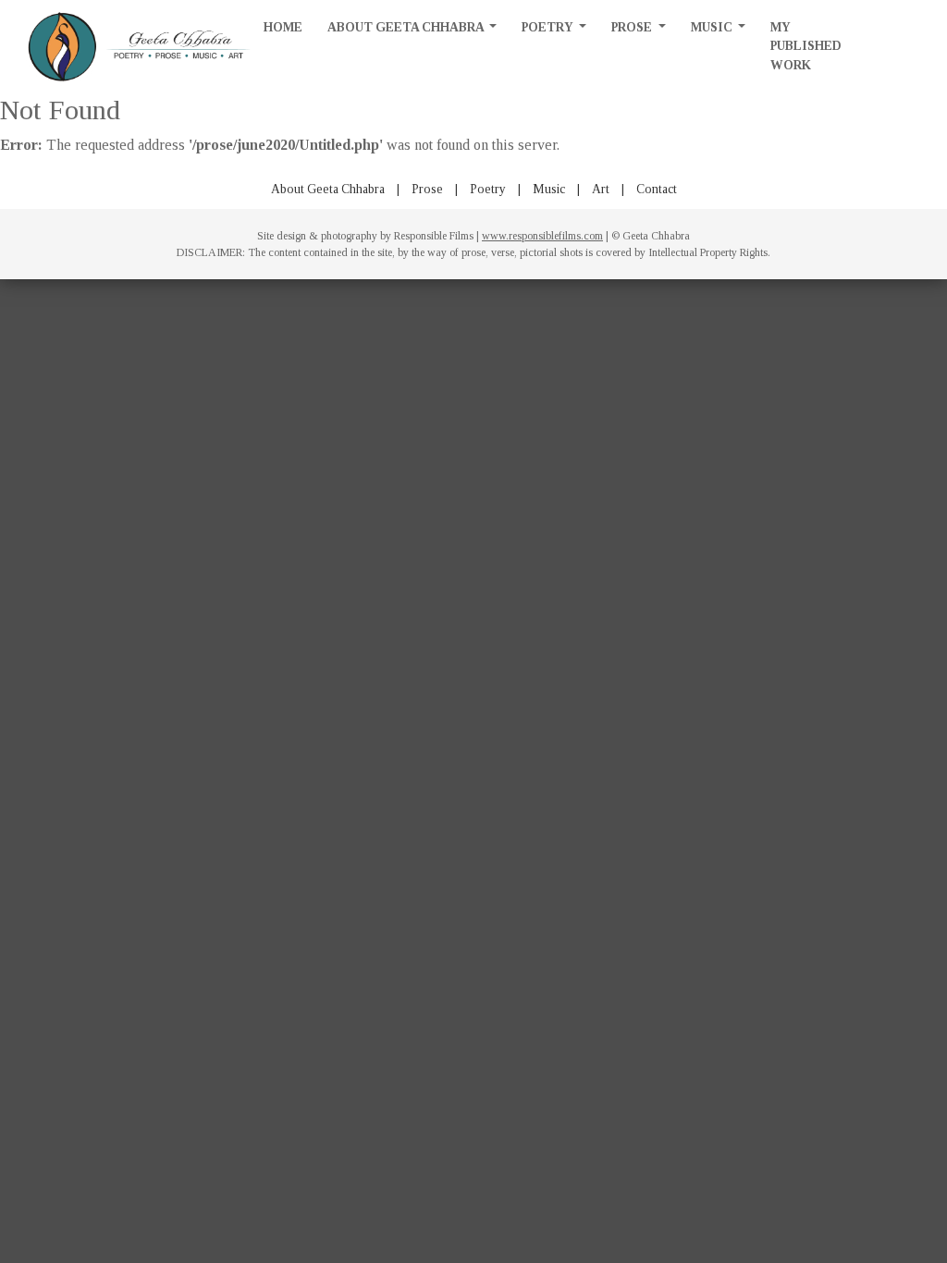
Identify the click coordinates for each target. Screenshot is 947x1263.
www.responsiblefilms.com (542, 235)
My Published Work (806, 46)
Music (713, 27)
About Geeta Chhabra (406, 27)
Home (283, 27)
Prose (633, 27)
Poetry (548, 27)
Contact (656, 189)
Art (600, 189)
